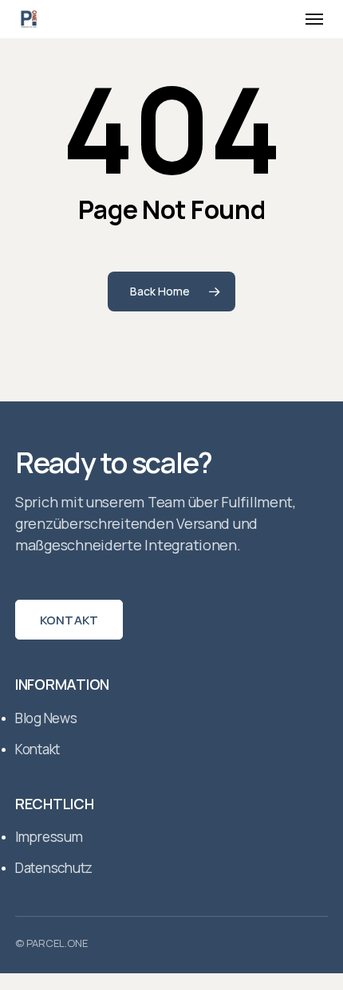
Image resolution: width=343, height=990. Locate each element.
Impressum (49, 837)
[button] (314, 19)
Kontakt (69, 620)
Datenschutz (54, 868)
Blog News (46, 718)
